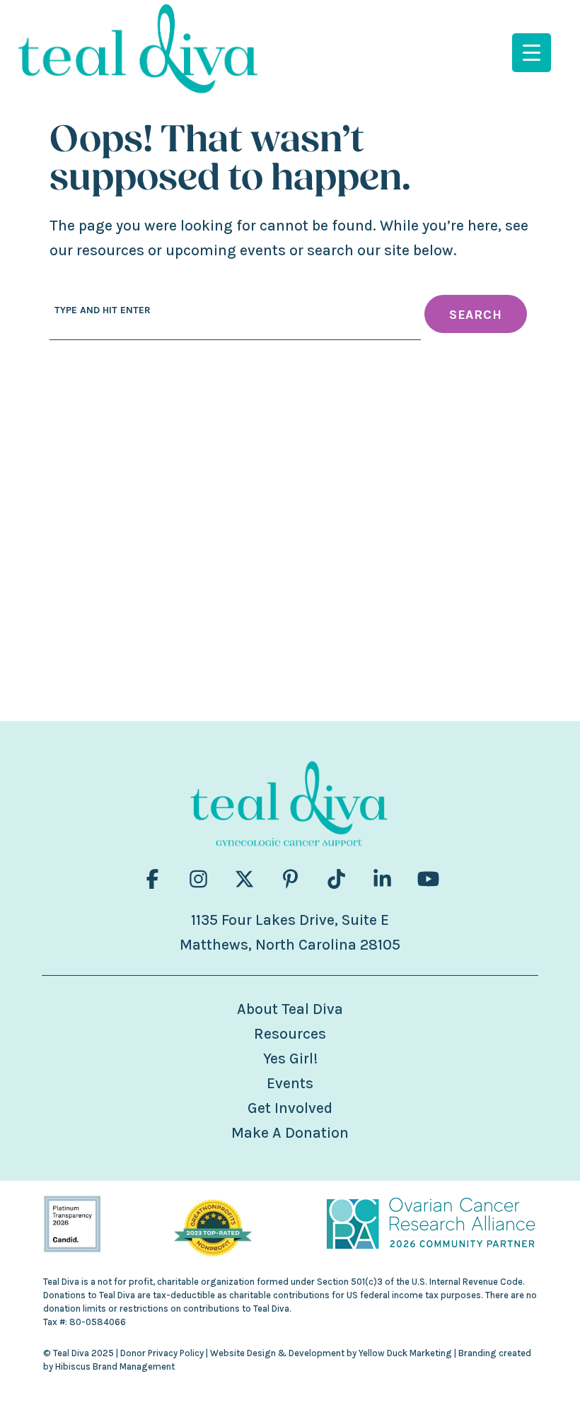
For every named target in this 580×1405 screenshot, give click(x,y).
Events (290, 1083)
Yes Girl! (290, 1058)
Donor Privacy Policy (162, 1353)
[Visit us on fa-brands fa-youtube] (428, 879)
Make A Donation (290, 1132)
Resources (290, 1033)
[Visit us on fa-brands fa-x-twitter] (244, 879)
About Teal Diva (290, 1009)
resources (110, 250)
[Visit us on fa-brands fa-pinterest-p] (290, 879)
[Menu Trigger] (531, 52)
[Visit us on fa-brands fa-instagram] (198, 879)
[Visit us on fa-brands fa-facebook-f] (152, 879)
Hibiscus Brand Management (115, 1366)
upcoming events (226, 250)
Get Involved (290, 1108)
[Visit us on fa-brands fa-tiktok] (336, 879)
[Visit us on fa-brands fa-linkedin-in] (382, 879)
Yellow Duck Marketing (405, 1353)
